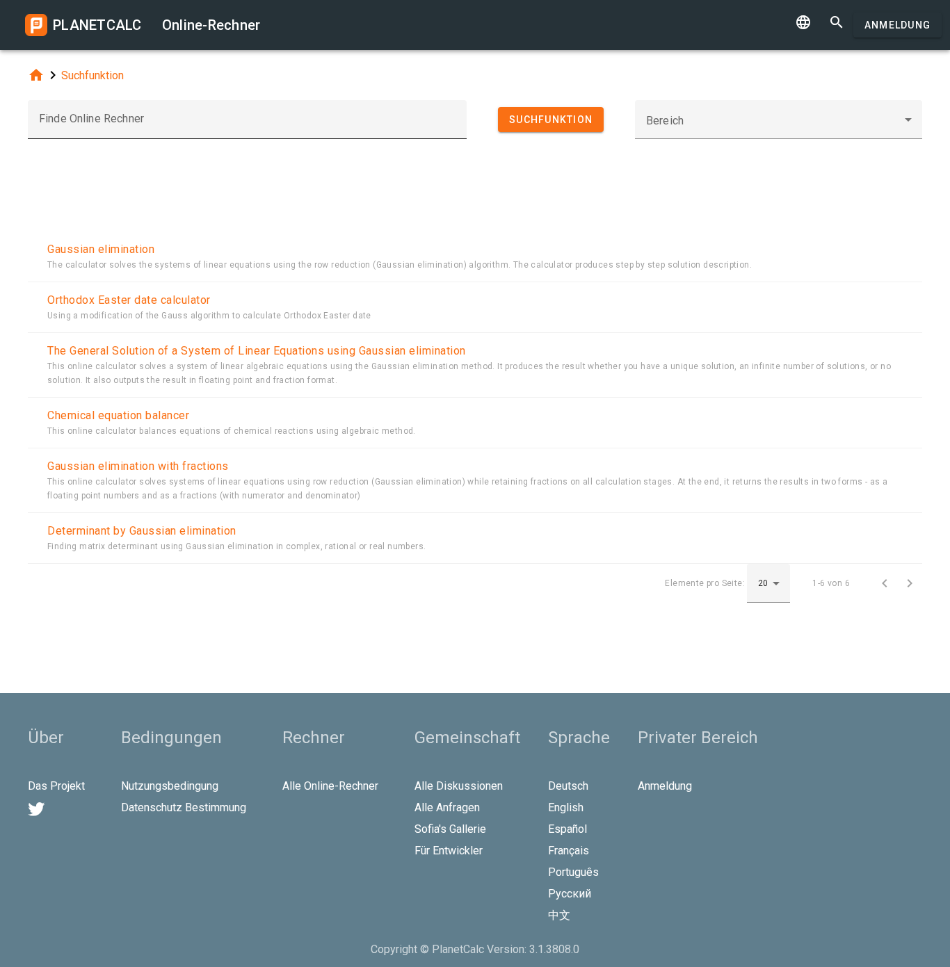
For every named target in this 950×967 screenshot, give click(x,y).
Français (568, 850)
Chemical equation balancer (118, 415)
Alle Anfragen (447, 807)
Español (567, 829)
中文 (559, 915)
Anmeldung (897, 25)
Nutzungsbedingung (169, 786)
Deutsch (568, 786)
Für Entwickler (448, 850)
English (565, 807)
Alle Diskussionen (458, 786)
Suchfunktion (92, 75)
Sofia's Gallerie (450, 829)
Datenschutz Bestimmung (183, 807)
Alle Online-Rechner (330, 786)
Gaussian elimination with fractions (138, 466)
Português (573, 872)
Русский (569, 893)
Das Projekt (56, 786)
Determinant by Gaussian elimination (141, 530)
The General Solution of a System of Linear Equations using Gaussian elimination (256, 350)
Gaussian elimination (100, 249)
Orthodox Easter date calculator (129, 300)
